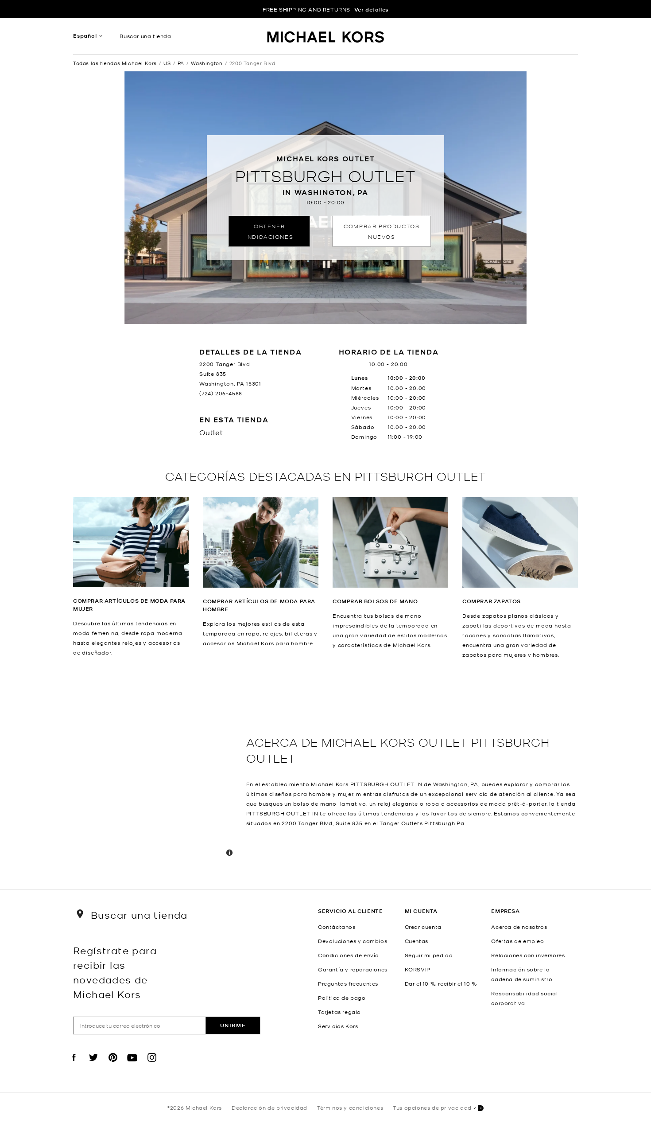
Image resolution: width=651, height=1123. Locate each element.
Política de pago (342, 997)
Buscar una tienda (145, 35)
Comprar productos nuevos (381, 231)
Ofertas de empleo (517, 940)
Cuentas (416, 940)
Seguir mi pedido (429, 955)
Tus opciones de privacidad (432, 1107)
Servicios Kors (338, 1025)
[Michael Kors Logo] (325, 38)
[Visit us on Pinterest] (113, 1064)
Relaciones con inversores (528, 955)
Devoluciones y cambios (352, 940)
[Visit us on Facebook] (74, 1064)
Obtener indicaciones (269, 231)
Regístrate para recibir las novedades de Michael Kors (115, 972)
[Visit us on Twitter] (93, 1064)
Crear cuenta (423, 926)
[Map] (156, 774)
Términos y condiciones (350, 1107)
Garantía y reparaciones (353, 969)
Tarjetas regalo (339, 1011)
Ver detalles (371, 9)
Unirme (233, 1025)
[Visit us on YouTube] (132, 1064)
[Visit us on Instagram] (152, 1064)
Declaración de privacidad (269, 1107)
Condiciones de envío (348, 955)
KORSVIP (417, 969)
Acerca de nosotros (519, 926)
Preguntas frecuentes (348, 983)
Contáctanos (337, 926)
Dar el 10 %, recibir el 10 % (441, 983)
